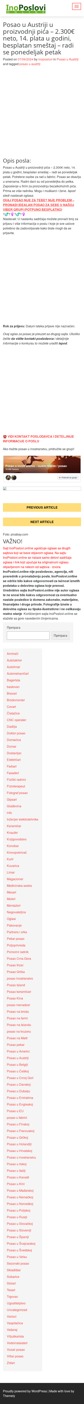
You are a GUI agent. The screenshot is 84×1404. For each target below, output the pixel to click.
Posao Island (16, 985)
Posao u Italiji (16, 1170)
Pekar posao (15, 938)
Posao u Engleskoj (20, 1104)
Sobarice (13, 1276)
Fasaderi (13, 773)
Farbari (12, 766)
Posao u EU (15, 1111)
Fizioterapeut (16, 786)
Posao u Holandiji (19, 1144)
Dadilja (12, 726)
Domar (11, 746)
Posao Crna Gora (19, 958)
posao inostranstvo (20, 978)
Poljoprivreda (16, 945)
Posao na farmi (17, 1018)
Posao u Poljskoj (18, 1210)
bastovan (13, 686)
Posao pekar (15, 1044)
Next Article (42, 522)
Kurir (10, 859)
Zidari (11, 1363)
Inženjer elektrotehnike (22, 819)
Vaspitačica (15, 1323)
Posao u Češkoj (18, 1071)
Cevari (11, 706)
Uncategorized (17, 1310)
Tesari (11, 1290)
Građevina (14, 806)
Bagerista (13, 680)
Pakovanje (14, 925)
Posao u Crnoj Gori (20, 1078)
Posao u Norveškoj (20, 1203)
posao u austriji (29, 64)
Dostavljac (14, 753)
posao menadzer (18, 1005)
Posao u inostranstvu (21, 1157)
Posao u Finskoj (18, 1124)
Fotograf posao (17, 793)
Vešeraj (12, 1329)
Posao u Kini (16, 1184)
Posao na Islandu (19, 1024)
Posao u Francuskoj (20, 1131)
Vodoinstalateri (17, 1343)
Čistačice (13, 713)
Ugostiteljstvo (16, 1303)
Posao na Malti (17, 1038)
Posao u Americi (18, 1051)
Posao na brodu (18, 1011)
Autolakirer (14, 660)
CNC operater (16, 720)
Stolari (11, 1283)
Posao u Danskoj (19, 1084)
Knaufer (12, 832)
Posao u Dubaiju (18, 1091)
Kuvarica (13, 865)
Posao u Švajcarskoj (21, 1243)
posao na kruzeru (19, 1031)
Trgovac (12, 1296)
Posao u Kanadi (18, 1177)
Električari (14, 759)
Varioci (11, 1316)
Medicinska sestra (19, 885)
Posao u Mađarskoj (20, 1190)
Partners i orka (17, 932)
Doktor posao (16, 733)
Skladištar (14, 1270)
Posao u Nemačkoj (20, 1197)
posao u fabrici (17, 1117)
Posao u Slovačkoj (20, 1223)
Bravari (12, 693)
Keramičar (14, 826)
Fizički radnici (16, 779)
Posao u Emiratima (20, 1097)
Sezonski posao (18, 1263)
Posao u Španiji (18, 1237)
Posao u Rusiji (17, 1217)
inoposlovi (45, 59)
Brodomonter (16, 700)
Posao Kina (15, 998)
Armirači (12, 653)
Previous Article (42, 507)
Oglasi (11, 918)
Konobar (13, 846)
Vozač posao (16, 1349)
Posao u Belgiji (17, 1064)
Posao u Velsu (17, 1256)
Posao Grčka (16, 971)
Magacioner (15, 879)
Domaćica (14, 739)
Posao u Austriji (68, 59)
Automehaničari (18, 673)
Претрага (13, 627)
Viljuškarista (15, 1336)
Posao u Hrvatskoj (19, 1150)
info (9, 812)
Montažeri (14, 905)
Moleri (11, 899)
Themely (9, 1395)
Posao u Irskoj (17, 1164)
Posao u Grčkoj (17, 1137)
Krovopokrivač (17, 852)
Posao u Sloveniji (19, 1230)
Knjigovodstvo (17, 839)
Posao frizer (15, 965)
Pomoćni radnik (18, 952)
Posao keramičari (19, 991)
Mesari (11, 892)
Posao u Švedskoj (19, 1250)
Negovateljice (16, 912)
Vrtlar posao (15, 1356)
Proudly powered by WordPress (25, 1391)
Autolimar (13, 667)
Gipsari (12, 799)
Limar (11, 872)
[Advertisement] (42, 114)
